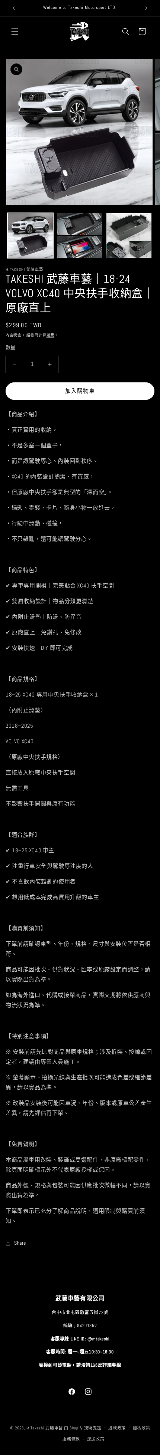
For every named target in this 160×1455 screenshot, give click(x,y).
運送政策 (96, 1439)
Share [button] (20, 1243)
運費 (50, 335)
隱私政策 (141, 1428)
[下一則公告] (146, 8)
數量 (11, 347)
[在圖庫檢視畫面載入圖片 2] (80, 236)
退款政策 (117, 1428)
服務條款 (71, 1439)
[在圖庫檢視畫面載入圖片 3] (129, 236)
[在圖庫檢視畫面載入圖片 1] (30, 236)
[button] (15, 31)
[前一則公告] (14, 8)
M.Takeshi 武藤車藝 (44, 1427)
